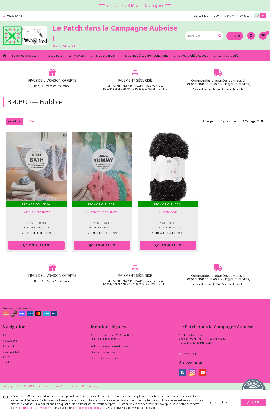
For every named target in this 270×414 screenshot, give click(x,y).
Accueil (8, 335)
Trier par (209, 121)
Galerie (9, 362)
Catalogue (10, 340)
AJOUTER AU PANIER (36, 245)
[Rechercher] (220, 36)
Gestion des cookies (103, 352)
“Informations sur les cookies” (35, 408)
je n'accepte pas (220, 402)
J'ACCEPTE (253, 402)
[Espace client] (251, 35)
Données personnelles (104, 358)
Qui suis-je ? (11, 351)
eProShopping (89, 386)
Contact (244, 15)
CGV (7, 357)
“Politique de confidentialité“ (89, 408)
